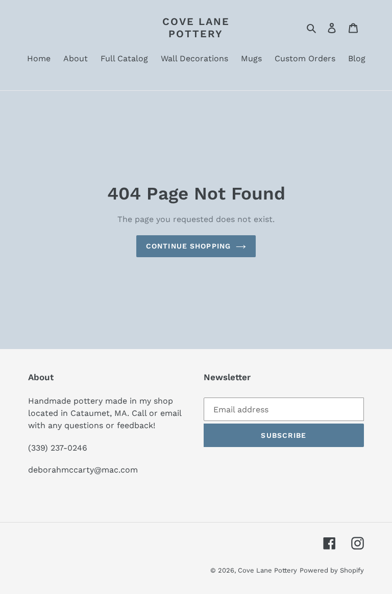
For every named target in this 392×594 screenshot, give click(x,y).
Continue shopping (188, 246)
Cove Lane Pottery (196, 27)
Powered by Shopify (332, 570)
